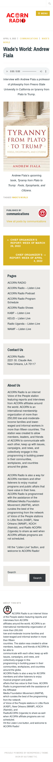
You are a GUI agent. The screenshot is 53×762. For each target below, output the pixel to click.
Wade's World (20, 197)
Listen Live (16, 723)
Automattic (30, 756)
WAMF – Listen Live (19, 329)
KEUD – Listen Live (19, 318)
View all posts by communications (26, 221)
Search (12, 572)
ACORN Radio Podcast (21, 293)
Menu (44, 13)
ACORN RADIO (17, 282)
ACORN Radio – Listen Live (24, 288)
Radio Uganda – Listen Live (24, 323)
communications (29, 38)
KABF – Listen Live (19, 313)
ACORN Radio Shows (20, 307)
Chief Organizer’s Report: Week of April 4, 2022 (26, 258)
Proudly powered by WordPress (22, 752)
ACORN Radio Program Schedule (21, 300)
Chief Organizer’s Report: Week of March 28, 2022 (27, 243)
